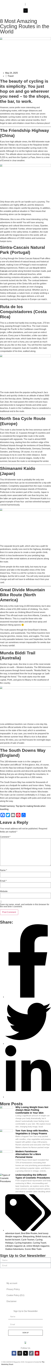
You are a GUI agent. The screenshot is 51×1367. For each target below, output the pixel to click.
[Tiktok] (31, 1353)
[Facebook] (14, 1353)
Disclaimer (11, 1301)
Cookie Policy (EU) (15, 1295)
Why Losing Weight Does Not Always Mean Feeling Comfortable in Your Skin (31, 1110)
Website (4, 891)
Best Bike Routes (29, 1233)
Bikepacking (29, 1236)
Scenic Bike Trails (33, 1249)
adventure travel (12, 1233)
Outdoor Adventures (14, 1249)
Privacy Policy (13, 1289)
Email (3, 881)
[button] (25, 10)
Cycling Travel (39, 1243)
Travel (11, 76)
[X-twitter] (25, 1353)
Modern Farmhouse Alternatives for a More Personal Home (28, 1154)
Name (3, 870)
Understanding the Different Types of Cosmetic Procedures (32, 1176)
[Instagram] (19, 1353)
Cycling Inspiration (23, 1243)
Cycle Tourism (27, 1240)
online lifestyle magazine (37, 1246)
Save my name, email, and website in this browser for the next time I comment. (24, 905)
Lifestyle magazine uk (15, 1246)
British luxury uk (43, 1236)
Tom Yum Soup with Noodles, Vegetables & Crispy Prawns (31, 1132)
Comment (5, 837)
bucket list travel (12, 1240)
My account (12, 1283)
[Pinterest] (37, 1353)
